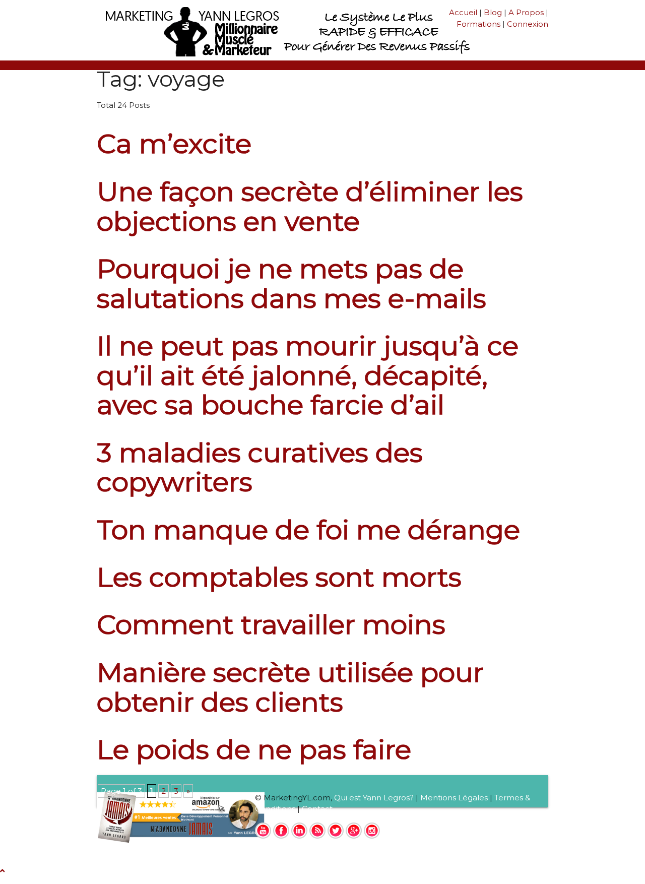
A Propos (526, 12)
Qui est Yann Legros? (374, 797)
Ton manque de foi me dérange (308, 529)
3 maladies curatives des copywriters (260, 467)
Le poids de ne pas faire (254, 749)
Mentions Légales (454, 797)
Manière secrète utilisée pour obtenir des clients (290, 687)
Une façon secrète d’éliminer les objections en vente (310, 206)
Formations (478, 24)
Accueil (463, 12)
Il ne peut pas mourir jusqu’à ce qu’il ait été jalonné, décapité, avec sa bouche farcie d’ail (308, 375)
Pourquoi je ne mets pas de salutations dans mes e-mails (291, 283)
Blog (493, 12)
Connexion (527, 24)
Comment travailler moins (271, 624)
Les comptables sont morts (279, 576)
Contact (317, 808)
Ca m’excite (174, 143)
